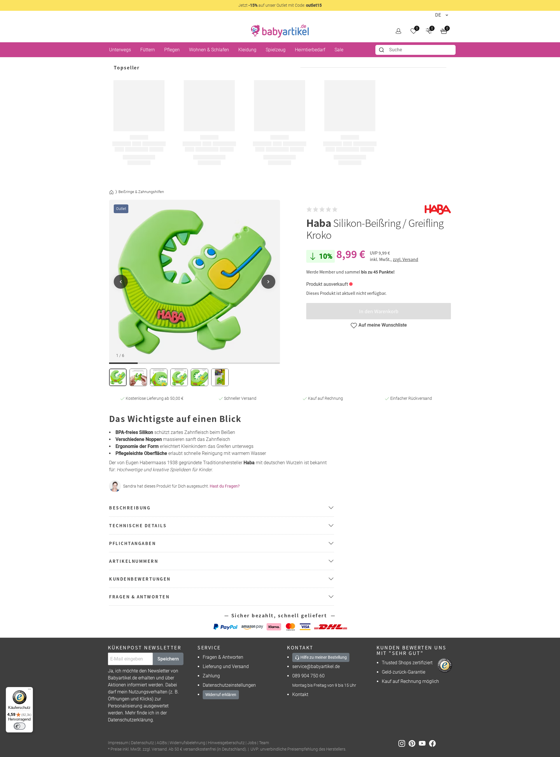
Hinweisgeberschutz (226, 742)
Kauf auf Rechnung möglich (410, 681)
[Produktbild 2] (138, 377)
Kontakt (300, 694)
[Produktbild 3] (158, 377)
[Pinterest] (414, 743)
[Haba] (438, 209)
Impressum (118, 742)
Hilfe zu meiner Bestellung (323, 657)
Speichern (168, 659)
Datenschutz (142, 742)
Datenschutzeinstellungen (229, 685)
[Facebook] (433, 743)
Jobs (251, 742)
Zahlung (211, 676)
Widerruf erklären (220, 694)
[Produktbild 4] (179, 377)
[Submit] (382, 49)
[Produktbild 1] (118, 377)
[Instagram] (403, 743)
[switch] (19, 726)
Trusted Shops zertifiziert (407, 662)
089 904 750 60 (308, 676)
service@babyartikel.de (316, 666)
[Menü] (29, 690)
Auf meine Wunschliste (382, 325)
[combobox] (415, 50)
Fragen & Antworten (223, 657)
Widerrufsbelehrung (187, 742)
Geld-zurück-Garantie (403, 672)
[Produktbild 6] (220, 377)
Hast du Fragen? (225, 486)
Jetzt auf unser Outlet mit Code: (280, 5)
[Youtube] (424, 743)
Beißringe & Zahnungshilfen (141, 192)
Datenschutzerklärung (130, 720)
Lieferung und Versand (226, 666)
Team (264, 742)
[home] (280, 31)
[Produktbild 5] (199, 377)
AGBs (162, 742)
